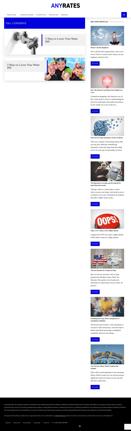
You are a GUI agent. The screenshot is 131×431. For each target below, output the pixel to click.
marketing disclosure (60, 415)
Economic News (41, 15)
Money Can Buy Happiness (99, 47)
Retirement (64, 15)
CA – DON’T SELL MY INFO (59, 422)
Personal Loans (53, 15)
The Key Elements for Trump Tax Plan (103, 270)
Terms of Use (17, 422)
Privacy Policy (27, 422)
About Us (8, 422)
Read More (95, 63)
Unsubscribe (37, 422)
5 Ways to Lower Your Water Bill (61, 40)
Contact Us (46, 422)
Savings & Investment (26, 15)
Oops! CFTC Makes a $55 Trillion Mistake (104, 230)
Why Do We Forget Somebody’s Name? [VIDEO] (107, 138)
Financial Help (11, 15)
